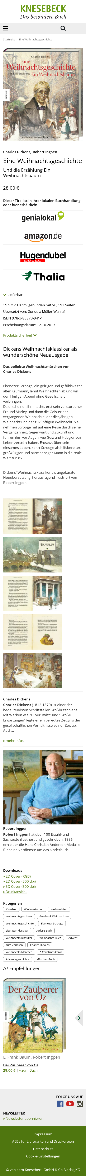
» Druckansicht (15, 891)
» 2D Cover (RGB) (17, 876)
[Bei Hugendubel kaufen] (43, 257)
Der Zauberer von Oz (20, 1065)
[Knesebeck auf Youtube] (71, 1105)
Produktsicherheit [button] (17, 335)
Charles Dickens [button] (39, 945)
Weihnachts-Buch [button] (50, 938)
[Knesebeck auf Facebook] (61, 1105)
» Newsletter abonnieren (23, 1118)
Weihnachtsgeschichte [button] (20, 923)
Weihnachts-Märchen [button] (19, 952)
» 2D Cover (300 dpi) (19, 881)
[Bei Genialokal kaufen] (43, 217)
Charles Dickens (16, 151)
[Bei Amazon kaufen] (43, 237)
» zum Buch (28, 1070)
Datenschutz (43, 1148)
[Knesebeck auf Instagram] (80, 1105)
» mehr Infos (13, 740)
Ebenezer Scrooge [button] (52, 923)
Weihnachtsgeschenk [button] (19, 916)
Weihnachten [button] (59, 909)
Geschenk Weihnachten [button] (54, 916)
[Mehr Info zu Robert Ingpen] (43, 786)
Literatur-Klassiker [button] (17, 930)
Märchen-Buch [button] (46, 959)
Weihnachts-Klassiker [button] (19, 938)
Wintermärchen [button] (33, 909)
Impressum (43, 1134)
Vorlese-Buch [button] (44, 930)
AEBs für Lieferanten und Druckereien (43, 1141)
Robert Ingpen (45, 151)
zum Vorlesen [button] (14, 945)
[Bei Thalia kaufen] (43, 276)
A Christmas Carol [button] (51, 952)
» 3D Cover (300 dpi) (19, 886)
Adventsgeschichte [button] (17, 959)
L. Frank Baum (17, 1057)
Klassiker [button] (11, 909)
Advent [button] (72, 938)
